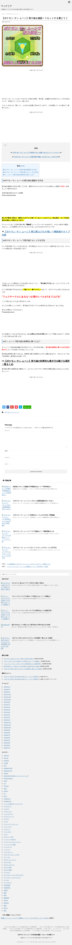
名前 (6, 451)
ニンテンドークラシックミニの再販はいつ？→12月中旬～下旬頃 (27, 566)
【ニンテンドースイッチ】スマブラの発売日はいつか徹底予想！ (32, 610)
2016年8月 (7, 732)
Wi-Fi (5, 796)
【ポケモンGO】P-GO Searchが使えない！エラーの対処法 (21, 676)
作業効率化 (7, 888)
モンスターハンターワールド (12, 877)
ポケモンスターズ (9, 865)
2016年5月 (7, 740)
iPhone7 (6, 761)
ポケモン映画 (8, 870)
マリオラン (7, 872)
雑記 (5, 910)
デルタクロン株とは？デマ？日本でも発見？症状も (28, 583)
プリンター (7, 857)
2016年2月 (7, 748)
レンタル (6, 880)
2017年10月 (7, 699)
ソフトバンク (8, 827)
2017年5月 (7, 710)
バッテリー (7, 849)
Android (6, 755)
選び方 (6, 908)
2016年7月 (7, 735)
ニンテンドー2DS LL (10, 839)
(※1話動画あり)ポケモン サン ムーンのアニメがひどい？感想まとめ (28, 564)
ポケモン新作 (8, 867)
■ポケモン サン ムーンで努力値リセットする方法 (20, 172)
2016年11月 (7, 725)
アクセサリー (8, 806)
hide (22, 166)
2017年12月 (7, 694)
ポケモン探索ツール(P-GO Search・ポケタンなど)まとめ (47, 930)
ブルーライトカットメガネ (12, 855)
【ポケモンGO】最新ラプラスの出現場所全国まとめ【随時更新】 (25, 928)
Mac (5, 766)
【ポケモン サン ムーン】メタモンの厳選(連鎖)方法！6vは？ (33, 501)
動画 (5, 893)
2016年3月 (7, 745)
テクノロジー (8, 832)
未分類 (6, 900)
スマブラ (6, 819)
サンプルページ (57, 928)
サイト (7, 464)
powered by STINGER (50, 942)
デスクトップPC (8, 837)
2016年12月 (7, 722)
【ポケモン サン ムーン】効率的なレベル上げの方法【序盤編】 (34, 515)
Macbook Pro (8, 771)
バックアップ (8, 847)
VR (5, 794)
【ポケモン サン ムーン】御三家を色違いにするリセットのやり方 (36, 157)
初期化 (6, 890)
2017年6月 (7, 707)
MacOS (6, 773)
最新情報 (6, 898)
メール (7, 457)
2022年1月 (7, 687)
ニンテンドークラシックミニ (12, 842)
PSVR (5, 781)
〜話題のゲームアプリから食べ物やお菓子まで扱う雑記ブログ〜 (36, 937)
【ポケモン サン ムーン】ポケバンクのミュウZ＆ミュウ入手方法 (35, 547)
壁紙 (5, 895)
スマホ (6, 822)
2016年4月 (7, 743)
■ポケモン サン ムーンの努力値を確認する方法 (20, 170)
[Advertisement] (36, 84)
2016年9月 (7, 730)
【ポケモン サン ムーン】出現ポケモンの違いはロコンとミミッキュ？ (36, 152)
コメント (7, 430)
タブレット (7, 829)
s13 (5, 783)
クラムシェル (8, 811)
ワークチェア (8, 883)
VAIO (5, 788)
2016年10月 (7, 727)
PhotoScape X (8, 778)
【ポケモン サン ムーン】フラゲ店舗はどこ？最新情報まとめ (33, 531)
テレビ (6, 834)
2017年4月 (7, 712)
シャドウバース (8, 814)
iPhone (6, 758)
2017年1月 (7, 720)
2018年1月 (7, 692)
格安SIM (6, 903)
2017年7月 (7, 705)
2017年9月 (7, 702)
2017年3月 (7, 715)
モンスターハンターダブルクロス (13, 875)
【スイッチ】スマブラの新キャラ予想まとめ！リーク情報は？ (31, 596)
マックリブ (6, 6)
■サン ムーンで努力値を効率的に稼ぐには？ (19, 175)
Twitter (6, 786)
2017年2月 (7, 717)
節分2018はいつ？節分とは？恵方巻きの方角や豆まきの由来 (31, 625)
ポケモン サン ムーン (12, 412)
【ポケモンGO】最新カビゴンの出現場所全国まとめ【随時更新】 (20, 927)
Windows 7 (7, 799)
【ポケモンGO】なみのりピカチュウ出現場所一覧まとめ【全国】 (32, 638)
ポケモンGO (7, 862)
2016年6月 (7, 738)
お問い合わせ (47, 928)
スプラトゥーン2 (9, 816)
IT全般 (6, 763)
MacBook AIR (8, 768)
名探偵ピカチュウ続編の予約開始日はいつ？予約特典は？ (32, 486)
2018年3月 (7, 689)
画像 (5, 905)
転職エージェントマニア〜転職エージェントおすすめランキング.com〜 (25, 918)
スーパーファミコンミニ (11, 824)
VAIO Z (6, 791)
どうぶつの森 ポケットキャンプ (13, 804)
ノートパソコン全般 (10, 844)
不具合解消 (7, 885)
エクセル (6, 809)
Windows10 (7, 801)
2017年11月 (7, 697)
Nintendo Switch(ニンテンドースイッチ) (16, 776)
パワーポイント (8, 852)
